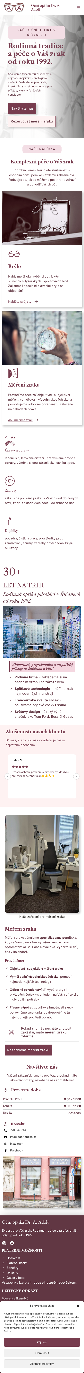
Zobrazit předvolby (42, 1363)
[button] (78, 1306)
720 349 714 (18, 1130)
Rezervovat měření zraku (32, 121)
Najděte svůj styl (20, 301)
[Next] (76, 776)
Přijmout (42, 1342)
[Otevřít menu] (78, 7)
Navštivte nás (22, 108)
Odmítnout (42, 1353)
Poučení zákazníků (15, 1298)
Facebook (16, 1150)
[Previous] (7, 776)
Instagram (16, 1144)
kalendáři (20, 952)
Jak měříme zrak (20, 420)
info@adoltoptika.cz (23, 1137)
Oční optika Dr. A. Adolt (45, 8)
